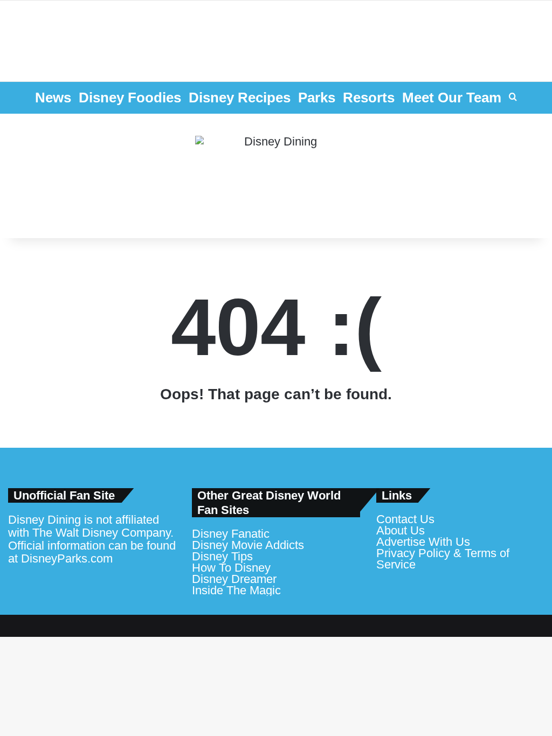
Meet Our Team (451, 97)
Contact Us (405, 519)
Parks (316, 97)
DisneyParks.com (67, 558)
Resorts (369, 97)
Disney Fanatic (231, 533)
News (53, 97)
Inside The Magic (236, 590)
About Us (400, 530)
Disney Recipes (240, 97)
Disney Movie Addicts (248, 545)
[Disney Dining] (276, 176)
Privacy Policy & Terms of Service (442, 558)
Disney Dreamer (234, 579)
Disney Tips (222, 556)
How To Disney (231, 567)
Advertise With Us (423, 541)
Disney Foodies (130, 97)
